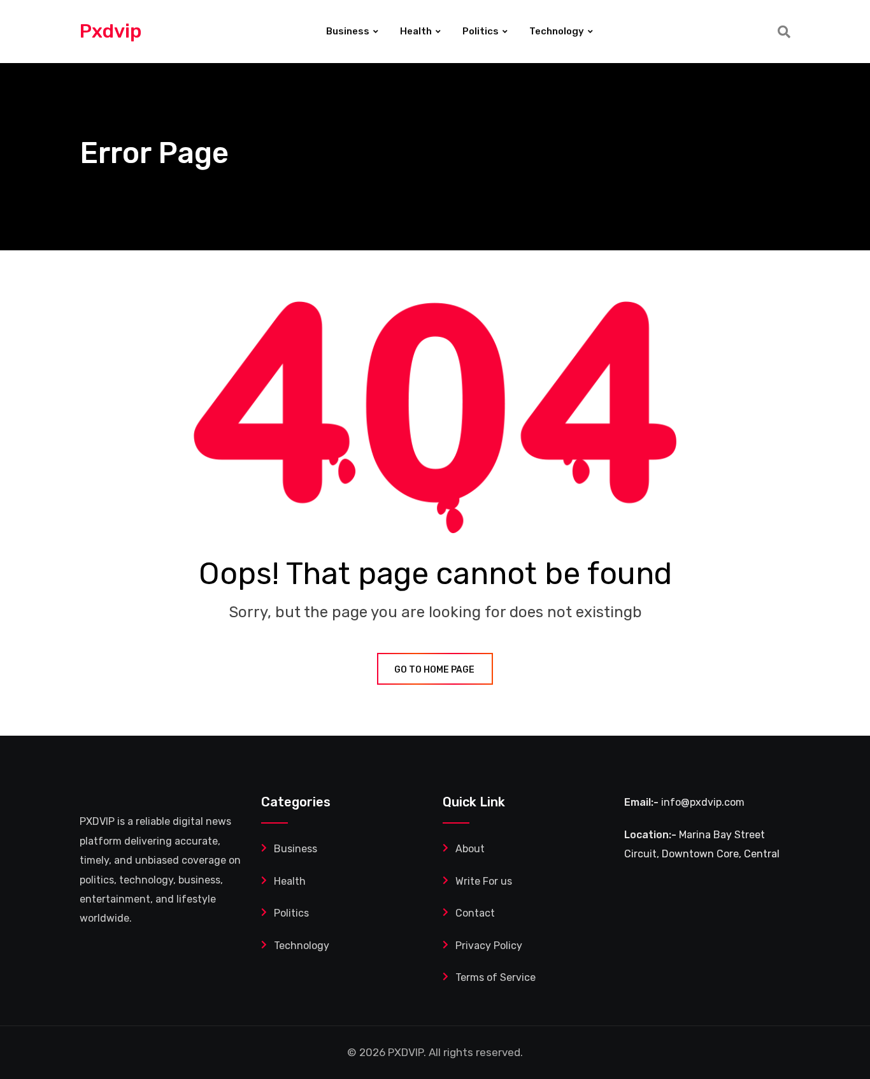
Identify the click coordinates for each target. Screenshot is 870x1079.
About (470, 849)
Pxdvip (110, 31)
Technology (556, 31)
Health (416, 31)
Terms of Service (495, 977)
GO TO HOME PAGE (434, 669)
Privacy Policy (488, 946)
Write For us (483, 881)
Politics (480, 31)
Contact (475, 913)
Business (347, 31)
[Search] (784, 31)
